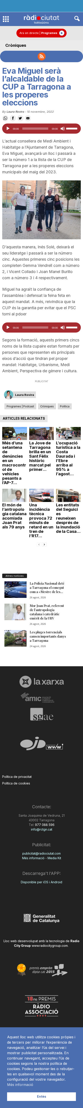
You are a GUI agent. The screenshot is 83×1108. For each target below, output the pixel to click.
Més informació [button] (20, 1084)
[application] (41, 129)
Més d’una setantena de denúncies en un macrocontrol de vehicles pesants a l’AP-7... (14, 462)
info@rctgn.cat (41, 829)
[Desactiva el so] (62, 128)
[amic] (41, 697)
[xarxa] (41, 682)
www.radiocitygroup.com (50, 945)
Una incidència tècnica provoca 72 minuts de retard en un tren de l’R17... (41, 520)
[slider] (72, 128)
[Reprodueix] (8, 128)
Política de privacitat (17, 777)
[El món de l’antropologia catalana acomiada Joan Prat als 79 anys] (14, 495)
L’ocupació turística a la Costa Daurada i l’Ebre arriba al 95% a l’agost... (68, 458)
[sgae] (41, 714)
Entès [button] (41, 1096)
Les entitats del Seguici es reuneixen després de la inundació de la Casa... (68, 518)
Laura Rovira (15, 111)
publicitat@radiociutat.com (41, 853)
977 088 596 (44, 825)
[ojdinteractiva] (41, 745)
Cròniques (15, 45)
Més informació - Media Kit (41, 858)
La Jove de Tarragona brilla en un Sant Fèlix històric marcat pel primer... (40, 456)
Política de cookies (16, 783)
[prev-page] (39, 544)
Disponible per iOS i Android (41, 882)
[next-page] (44, 544)
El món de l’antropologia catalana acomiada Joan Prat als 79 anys (14, 516)
